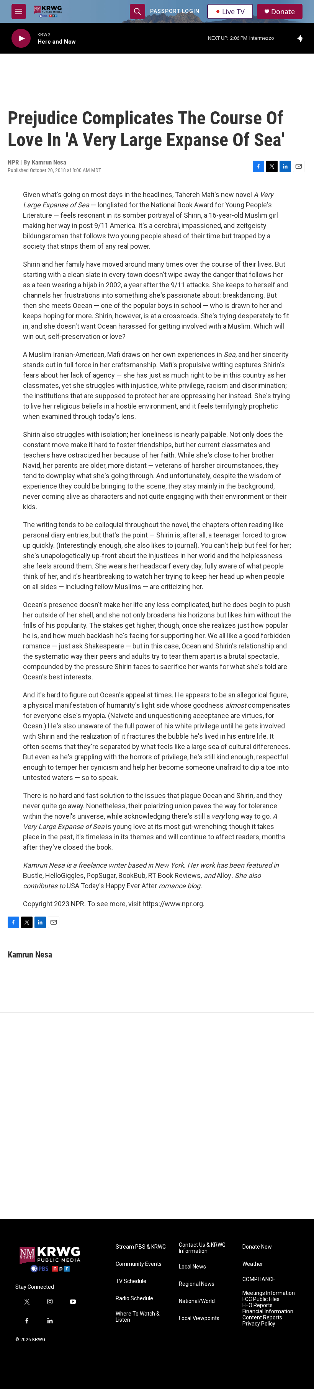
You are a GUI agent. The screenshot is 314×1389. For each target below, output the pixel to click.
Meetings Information (268, 1293)
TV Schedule (131, 1281)
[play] (21, 38)
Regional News (196, 1284)
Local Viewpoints (199, 1318)
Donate (283, 12)
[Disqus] (157, 1116)
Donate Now (257, 1247)
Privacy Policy (258, 1324)
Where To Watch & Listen (138, 1317)
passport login (175, 11)
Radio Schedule (134, 1298)
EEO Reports (257, 1305)
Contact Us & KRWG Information (202, 1248)
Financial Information (267, 1311)
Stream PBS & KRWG (141, 1247)
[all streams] (302, 38)
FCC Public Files (261, 1299)
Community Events (139, 1264)
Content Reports (262, 1318)
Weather (252, 1264)
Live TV (233, 11)
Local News (192, 1267)
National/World (197, 1301)
